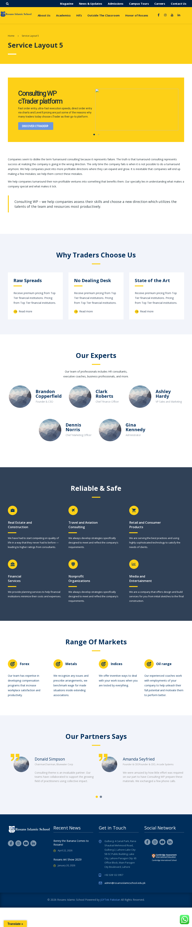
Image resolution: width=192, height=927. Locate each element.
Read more (25, 311)
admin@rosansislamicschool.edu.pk (125, 883)
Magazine (66, 3)
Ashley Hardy (163, 393)
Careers (159, 3)
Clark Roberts (104, 393)
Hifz (79, 15)
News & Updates (90, 3)
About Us (44, 15)
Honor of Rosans (136, 15)
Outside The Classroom (103, 15)
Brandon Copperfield (49, 393)
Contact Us (178, 3)
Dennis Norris (73, 427)
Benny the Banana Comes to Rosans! (71, 842)
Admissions (115, 3)
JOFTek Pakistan (110, 899)
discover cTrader (34, 126)
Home (11, 35)
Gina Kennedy (135, 427)
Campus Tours (139, 3)
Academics (63, 15)
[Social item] (158, 15)
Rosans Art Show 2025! (67, 859)
